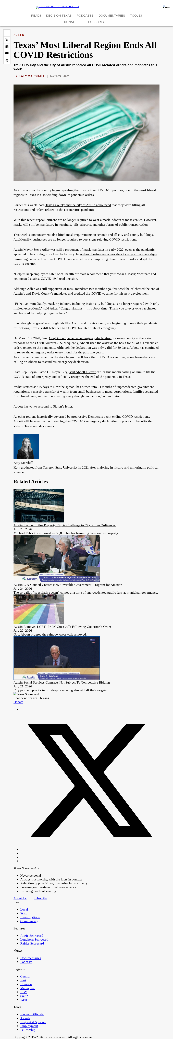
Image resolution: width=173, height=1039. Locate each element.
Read (35, 15)
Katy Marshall (32, 76)
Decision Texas (59, 15)
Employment (29, 1026)
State (23, 913)
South (24, 996)
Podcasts (85, 15)
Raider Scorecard (32, 943)
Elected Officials (32, 1014)
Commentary (29, 921)
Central (25, 976)
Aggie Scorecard (31, 935)
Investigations (30, 917)
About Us (20, 898)
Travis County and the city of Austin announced (78, 205)
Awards (25, 1018)
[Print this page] (7, 60)
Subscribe (97, 22)
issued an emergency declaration (89, 338)
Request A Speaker (33, 1022)
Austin (19, 34)
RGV (23, 992)
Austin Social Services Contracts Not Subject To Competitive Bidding (62, 682)
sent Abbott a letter (82, 372)
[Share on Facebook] (7, 33)
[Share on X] (7, 40)
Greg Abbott (57, 338)
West (23, 999)
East (23, 980)
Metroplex (27, 988)
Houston (26, 984)
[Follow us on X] (89, 849)
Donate (70, 22)
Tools (135, 15)
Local (24, 909)
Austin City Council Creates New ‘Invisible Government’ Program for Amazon (68, 585)
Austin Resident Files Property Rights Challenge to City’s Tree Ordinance (65, 525)
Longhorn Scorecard (34, 939)
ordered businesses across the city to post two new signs (118, 254)
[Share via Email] (7, 53)
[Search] (166, 6)
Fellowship (27, 1030)
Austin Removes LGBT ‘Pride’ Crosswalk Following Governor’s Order (63, 626)
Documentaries (111, 15)
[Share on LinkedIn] (7, 46)
